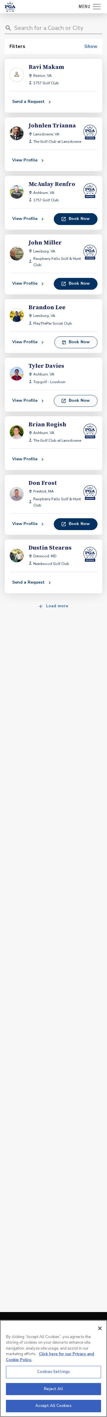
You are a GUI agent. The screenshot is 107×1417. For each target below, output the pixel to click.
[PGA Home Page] (10, 6)
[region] (53, 1368)
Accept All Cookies (53, 1405)
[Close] (99, 1328)
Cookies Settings (53, 1371)
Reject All (53, 1389)
